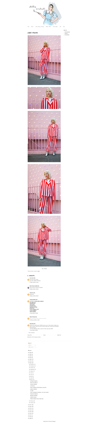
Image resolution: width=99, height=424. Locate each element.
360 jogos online (37, 328)
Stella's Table (48, 26)
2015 (30, 408)
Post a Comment (32, 332)
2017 (30, 404)
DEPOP (66, 33)
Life (60, 26)
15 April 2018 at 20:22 (34, 313)
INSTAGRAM (67, 32)
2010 (30, 416)
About (32, 26)
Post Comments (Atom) (36, 337)
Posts (30, 345)
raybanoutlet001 (33, 299)
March (31, 379)
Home (28, 26)
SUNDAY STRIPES (33, 381)
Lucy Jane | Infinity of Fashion (35, 280)
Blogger (54, 421)
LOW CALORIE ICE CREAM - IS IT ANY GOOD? (39, 392)
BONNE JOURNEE (33, 395)
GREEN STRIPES (33, 389)
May (31, 376)
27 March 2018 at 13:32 (34, 282)
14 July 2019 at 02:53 (34, 330)
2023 (30, 354)
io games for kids (43, 328)
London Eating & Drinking (39, 26)
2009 (30, 418)
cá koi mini (31, 328)
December (32, 364)
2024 (30, 352)
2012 (30, 413)
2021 (30, 357)
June (31, 374)
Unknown (31, 292)
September (32, 369)
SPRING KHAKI (33, 397)
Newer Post (30, 335)
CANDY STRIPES (33, 384)
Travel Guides (55, 26)
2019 (30, 361)
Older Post (59, 335)
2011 (30, 415)
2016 (30, 406)
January (32, 402)
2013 (30, 411)
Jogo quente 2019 (49, 328)
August (31, 371)
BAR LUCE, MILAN (34, 382)
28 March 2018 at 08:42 (34, 289)
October (31, 367)
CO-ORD (31, 390)
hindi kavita (32, 294)
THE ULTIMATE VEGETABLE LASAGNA (38, 387)
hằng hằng (32, 323)
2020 (30, 359)
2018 (30, 362)
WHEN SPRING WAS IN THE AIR (36, 398)
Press (64, 26)
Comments (31, 347)
